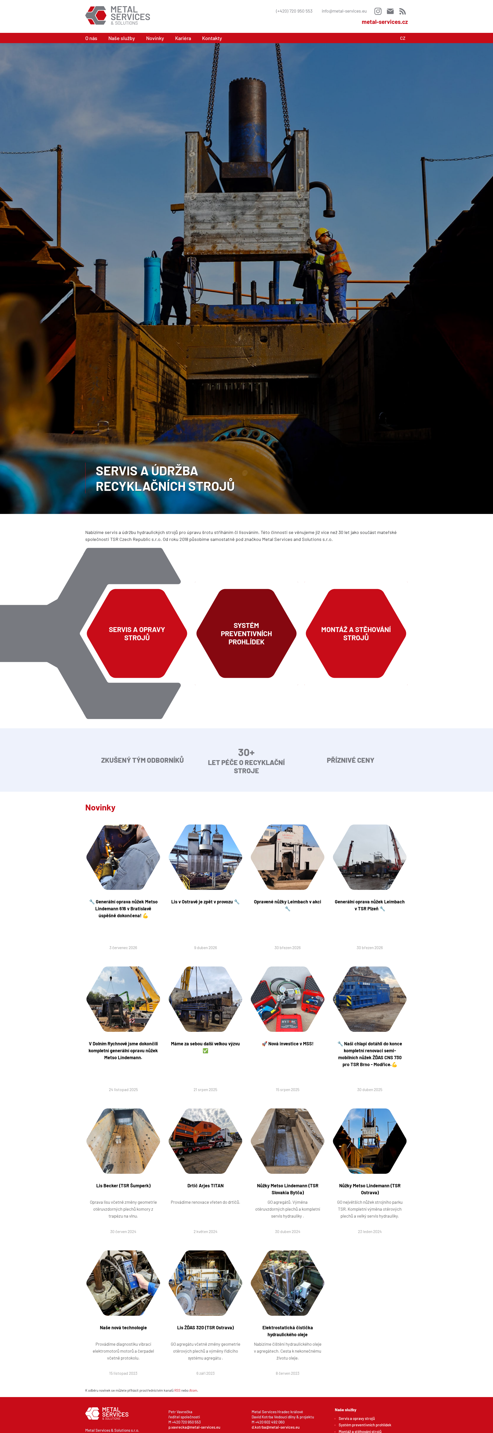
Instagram (378, 11)
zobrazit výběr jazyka (402, 38)
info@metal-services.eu (344, 11)
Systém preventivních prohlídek (365, 1425)
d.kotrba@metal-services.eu (276, 1427)
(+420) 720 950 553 (294, 11)
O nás (91, 38)
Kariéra (183, 38)
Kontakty (212, 38)
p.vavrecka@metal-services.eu (194, 1427)
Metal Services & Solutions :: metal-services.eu (117, 15)
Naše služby (121, 38)
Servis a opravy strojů (357, 1418)
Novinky (155, 38)
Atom (193, 1390)
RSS (177, 1390)
